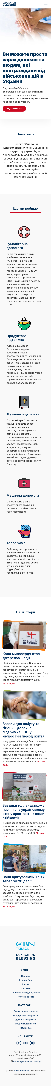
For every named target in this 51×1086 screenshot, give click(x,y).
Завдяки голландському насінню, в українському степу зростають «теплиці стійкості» (25, 811)
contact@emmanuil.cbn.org (27, 1061)
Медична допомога (25, 1023)
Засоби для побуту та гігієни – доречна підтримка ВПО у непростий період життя (23, 730)
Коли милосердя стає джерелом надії (21, 656)
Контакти (25, 988)
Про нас (25, 976)
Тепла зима (26, 1028)
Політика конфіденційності (26, 992)
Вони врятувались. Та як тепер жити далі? (23, 879)
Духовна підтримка (25, 1019)
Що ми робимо (25, 980)
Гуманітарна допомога (26, 1011)
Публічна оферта (25, 996)
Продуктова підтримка (25, 1015)
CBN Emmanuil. (22, 1070)
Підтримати (14, 108)
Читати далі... (10, 683)
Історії (25, 984)
